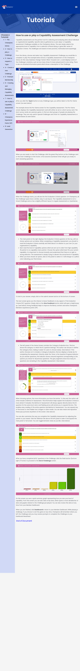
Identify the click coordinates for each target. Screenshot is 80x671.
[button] (76, 7)
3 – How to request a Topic (8, 61)
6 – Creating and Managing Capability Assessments (9, 89)
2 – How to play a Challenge (8, 52)
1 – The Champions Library (8, 43)
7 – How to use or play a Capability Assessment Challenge (9, 105)
